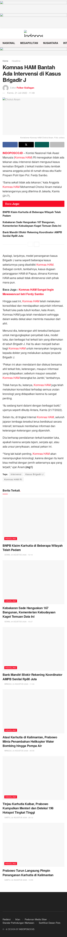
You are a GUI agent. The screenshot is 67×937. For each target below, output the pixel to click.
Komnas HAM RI (13, 479)
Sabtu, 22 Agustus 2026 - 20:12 (18, 817)
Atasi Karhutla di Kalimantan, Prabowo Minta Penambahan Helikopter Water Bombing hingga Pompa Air (30, 741)
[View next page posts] (36, 244)
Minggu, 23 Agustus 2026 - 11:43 (19, 684)
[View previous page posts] (30, 244)
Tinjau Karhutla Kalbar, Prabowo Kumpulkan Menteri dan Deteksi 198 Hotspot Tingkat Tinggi (28, 808)
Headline (16, 60)
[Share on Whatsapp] (42, 144)
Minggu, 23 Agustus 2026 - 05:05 (19, 750)
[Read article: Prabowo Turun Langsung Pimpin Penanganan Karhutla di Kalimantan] (33, 845)
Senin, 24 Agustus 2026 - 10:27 (18, 621)
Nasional (9, 43)
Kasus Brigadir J (34, 474)
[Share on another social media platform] (57, 144)
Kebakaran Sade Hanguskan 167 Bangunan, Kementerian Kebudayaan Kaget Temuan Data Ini (32, 224)
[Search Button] (63, 33)
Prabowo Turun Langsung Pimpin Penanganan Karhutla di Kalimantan (28, 872)
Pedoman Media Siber (36, 919)
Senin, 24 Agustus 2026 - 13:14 (18, 555)
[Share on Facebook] (10, 144)
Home (5, 60)
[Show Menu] (4, 33)
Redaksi (7, 919)
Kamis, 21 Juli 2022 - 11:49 (21, 92)
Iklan (17, 919)
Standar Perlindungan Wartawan (18, 922)
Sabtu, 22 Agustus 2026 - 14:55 (18, 880)
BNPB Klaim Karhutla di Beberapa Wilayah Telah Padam (32, 213)
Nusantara (50, 43)
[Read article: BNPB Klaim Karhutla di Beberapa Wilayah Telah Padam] (33, 520)
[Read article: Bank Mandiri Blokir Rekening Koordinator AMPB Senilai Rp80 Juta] (33, 649)
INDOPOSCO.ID (26, 929)
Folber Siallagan (25, 87)
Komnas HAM (23, 157)
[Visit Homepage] (33, 33)
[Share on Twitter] (26, 144)
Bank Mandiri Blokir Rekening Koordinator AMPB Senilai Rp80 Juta (32, 234)
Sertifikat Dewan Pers (49, 922)
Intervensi (16, 474)
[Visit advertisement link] (33, 51)
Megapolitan (29, 43)
